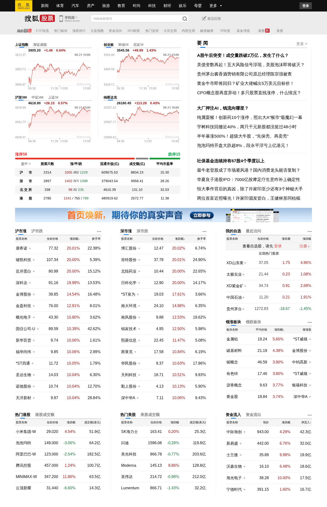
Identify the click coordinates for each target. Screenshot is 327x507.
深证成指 (40, 45)
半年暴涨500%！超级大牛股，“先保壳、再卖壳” (242, 136)
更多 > (301, 44)
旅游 (106, 6)
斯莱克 (127, 352)
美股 (279, 31)
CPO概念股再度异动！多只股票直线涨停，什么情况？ (249, 92)
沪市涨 (21, 231)
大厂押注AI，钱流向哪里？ (223, 108)
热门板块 (61, 31)
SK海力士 (129, 432)
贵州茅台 (234, 309)
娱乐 (182, 6)
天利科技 (128, 375)
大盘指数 (97, 31)
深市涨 (126, 231)
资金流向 (115, 31)
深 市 (26, 181)
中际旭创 (234, 432)
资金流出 (253, 415)
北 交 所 (26, 190)
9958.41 (137, 181)
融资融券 (207, 31)
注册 (303, 246)
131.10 (137, 190)
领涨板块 (233, 322)
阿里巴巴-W (26, 454)
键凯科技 (23, 260)
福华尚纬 (23, 352)
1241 (67, 198)
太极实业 (234, 274)
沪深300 (21, 97)
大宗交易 (170, 31)
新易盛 (232, 443)
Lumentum (130, 488)
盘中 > (26, 164)
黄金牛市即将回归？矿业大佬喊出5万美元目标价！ (245, 83)
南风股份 (128, 317)
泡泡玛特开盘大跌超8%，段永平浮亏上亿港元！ (243, 145)
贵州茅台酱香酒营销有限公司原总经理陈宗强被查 (244, 74)
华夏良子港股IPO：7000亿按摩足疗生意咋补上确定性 (248, 179)
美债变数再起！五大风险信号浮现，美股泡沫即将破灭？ (251, 64)
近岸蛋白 (23, 271)
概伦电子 (23, 317)
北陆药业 (128, 271)
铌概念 (232, 362)
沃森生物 (234, 466)
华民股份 (128, 363)
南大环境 (128, 306)
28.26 (164, 181)
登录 (305, 6)
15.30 (164, 172)
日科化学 (128, 283)
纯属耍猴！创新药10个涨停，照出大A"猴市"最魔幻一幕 (249, 117)
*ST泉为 (128, 294)
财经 (167, 6)
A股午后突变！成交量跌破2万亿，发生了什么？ (243, 55)
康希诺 (21, 248)
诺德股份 (23, 386)
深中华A (128, 398)
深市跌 (142, 231)
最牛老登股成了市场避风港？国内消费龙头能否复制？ (248, 170)
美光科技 (128, 454)
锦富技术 (128, 329)
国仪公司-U (25, 329)
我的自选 (233, 231)
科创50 (123, 45)
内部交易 (188, 31)
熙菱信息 (128, 340)
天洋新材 (23, 398)
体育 (60, 6)
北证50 (138, 45)
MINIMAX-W (26, 477)
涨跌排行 (79, 31)
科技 (152, 6)
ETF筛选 (42, 31)
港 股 (26, 198)
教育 (121, 6)
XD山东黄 (234, 263)
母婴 (198, 6)
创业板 (109, 45)
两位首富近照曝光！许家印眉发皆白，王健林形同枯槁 (248, 198)
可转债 (225, 31)
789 (86, 198)
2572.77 (137, 198)
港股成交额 (44, 415)
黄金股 (232, 397)
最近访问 (253, 231)
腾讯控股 (23, 465)
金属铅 (232, 339)
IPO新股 (134, 31)
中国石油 (234, 297)
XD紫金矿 (234, 286)
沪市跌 (37, 231)
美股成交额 (150, 415)
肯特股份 (128, 260)
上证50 (53, 97)
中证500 (37, 97)
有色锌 (232, 374)
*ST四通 (23, 363)
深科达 (21, 283)
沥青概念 (234, 385)
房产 (91, 6)
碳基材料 (234, 351)
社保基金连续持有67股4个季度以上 (231, 160)
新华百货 (23, 340)
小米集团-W (26, 432)
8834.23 (137, 172)
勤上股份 (128, 386)
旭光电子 (234, 478)
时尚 (137, 6)
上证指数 (21, 45)
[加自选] (29, 248)
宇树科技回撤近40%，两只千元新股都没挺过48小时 (247, 126)
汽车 (75, 6)
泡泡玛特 (23, 443)
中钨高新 (299, 362)
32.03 (164, 190)
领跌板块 (253, 322)
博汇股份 (128, 248)
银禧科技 (299, 385)
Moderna (128, 465)
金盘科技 (23, 306)
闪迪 (125, 443)
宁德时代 (234, 489)
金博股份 (23, 294)
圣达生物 (23, 375)
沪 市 (26, 172)
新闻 (45, 6)
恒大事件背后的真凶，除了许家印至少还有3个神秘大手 (250, 188)
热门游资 (152, 31)
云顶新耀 (23, 488)
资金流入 (233, 415)
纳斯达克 (110, 97)
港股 (261, 31)
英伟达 (127, 477)
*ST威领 (300, 339)
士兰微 (232, 455)
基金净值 (243, 31)
